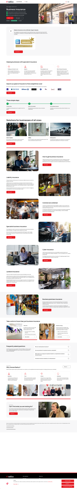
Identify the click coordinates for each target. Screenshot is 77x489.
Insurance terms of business (9, 427)
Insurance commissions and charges (10, 429)
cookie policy (50, 481)
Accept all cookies (68, 480)
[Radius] (10, 2)
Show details (15, 484)
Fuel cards (24, 478)
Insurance (10, 6)
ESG (39, 478)
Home (7, 6)
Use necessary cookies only (67, 486)
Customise (67, 483)
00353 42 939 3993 (12, 350)
